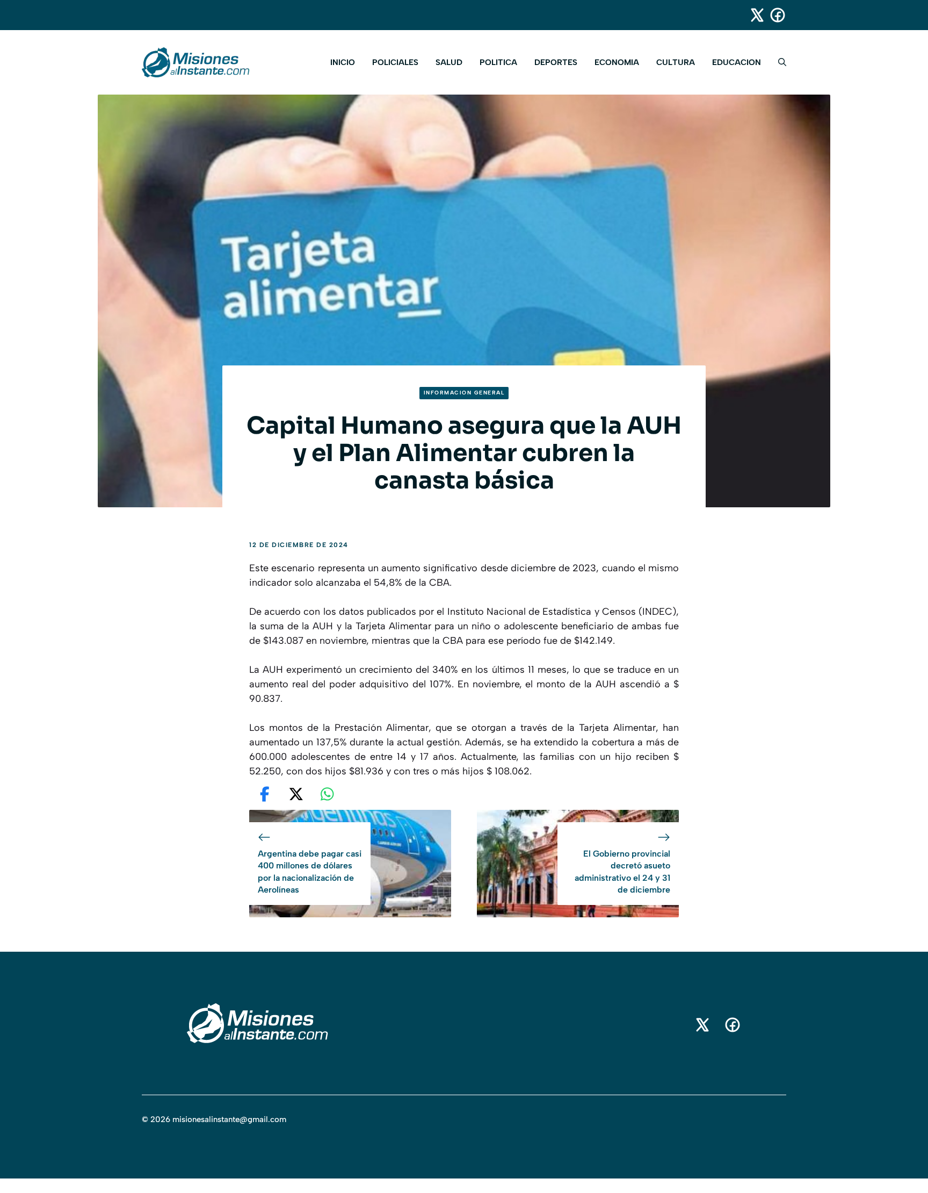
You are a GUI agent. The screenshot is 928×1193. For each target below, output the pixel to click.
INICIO (342, 62)
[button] (778, 62)
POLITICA (498, 62)
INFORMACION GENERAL (464, 392)
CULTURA (675, 62)
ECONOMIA (617, 62)
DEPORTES (555, 62)
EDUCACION (736, 62)
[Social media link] (752, 15)
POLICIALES (395, 62)
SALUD (449, 62)
